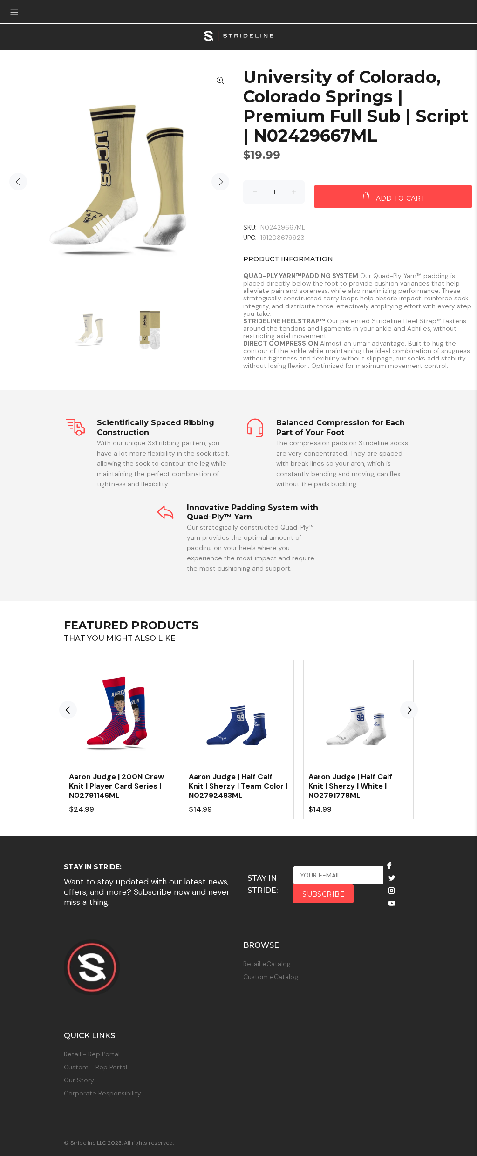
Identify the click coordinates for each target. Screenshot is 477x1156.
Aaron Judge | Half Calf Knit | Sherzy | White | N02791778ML (350, 786)
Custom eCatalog (270, 976)
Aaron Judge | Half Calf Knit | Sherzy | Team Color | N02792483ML (238, 786)
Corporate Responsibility (102, 1093)
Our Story (79, 1080)
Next (220, 181)
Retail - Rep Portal (92, 1054)
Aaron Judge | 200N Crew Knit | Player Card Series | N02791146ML (116, 786)
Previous (18, 181)
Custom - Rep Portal (95, 1067)
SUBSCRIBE (323, 894)
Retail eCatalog (267, 963)
